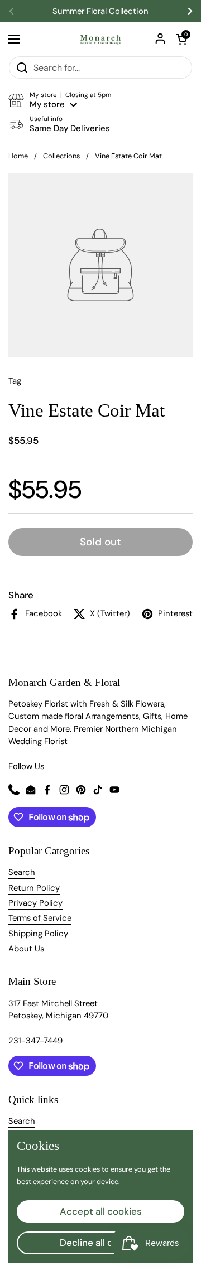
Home (18, 156)
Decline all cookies (101, 1242)
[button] (181, 39)
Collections (61, 156)
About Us (26, 948)
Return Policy (34, 887)
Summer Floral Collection (100, 11)
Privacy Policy (35, 902)
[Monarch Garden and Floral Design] (100, 39)
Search (21, 872)
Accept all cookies (101, 1211)
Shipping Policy (38, 933)
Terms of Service (39, 918)
